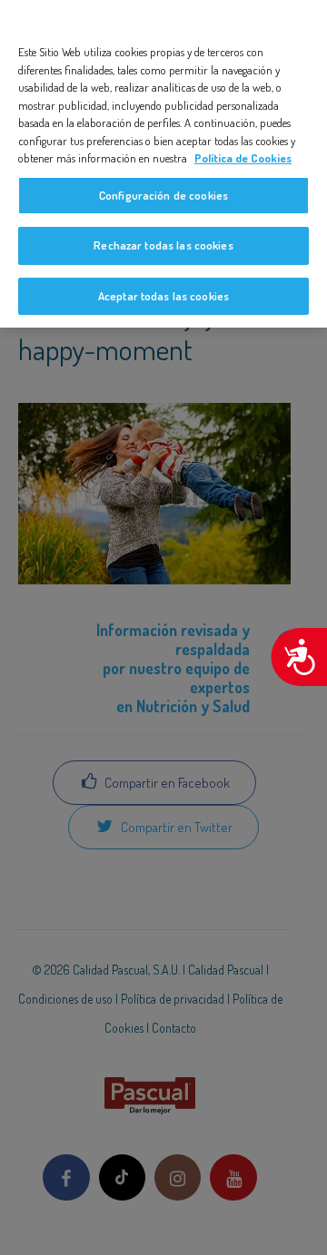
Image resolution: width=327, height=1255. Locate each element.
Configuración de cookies (163, 195)
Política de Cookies (243, 158)
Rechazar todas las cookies (163, 245)
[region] (163, 164)
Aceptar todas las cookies (163, 296)
